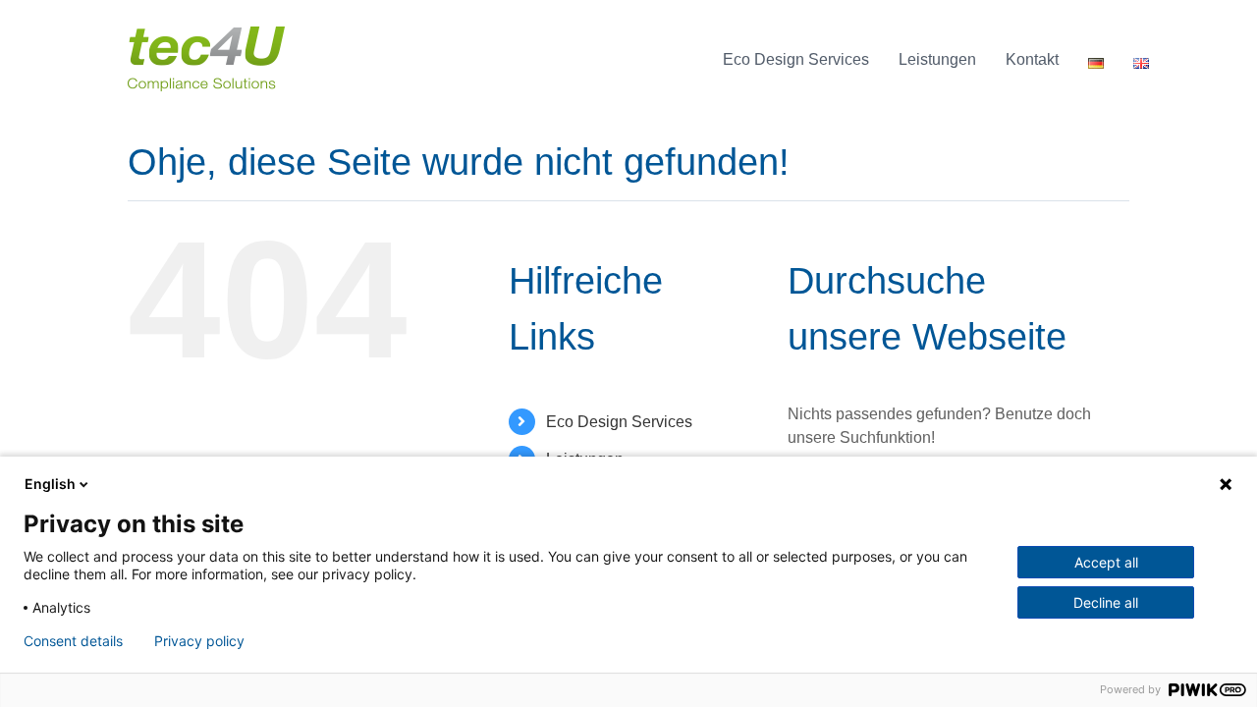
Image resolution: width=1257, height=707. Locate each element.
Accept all (1106, 562)
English (50, 483)
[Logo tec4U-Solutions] (206, 34)
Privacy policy (199, 641)
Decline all (1105, 602)
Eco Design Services (619, 421)
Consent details (73, 641)
